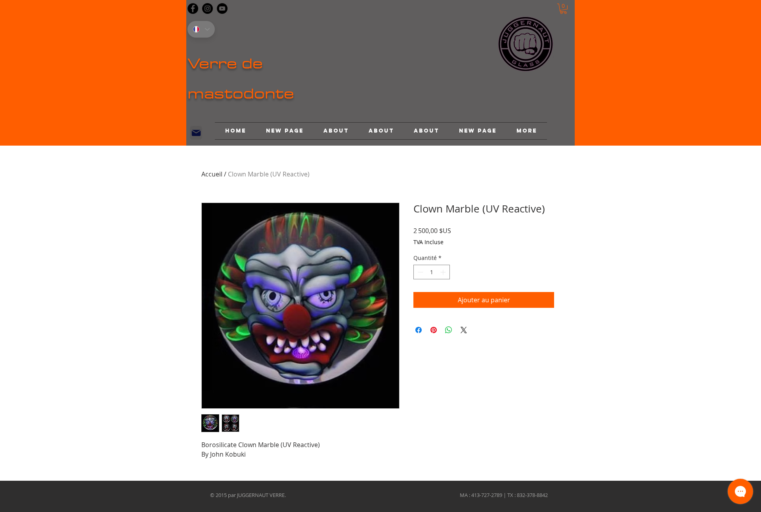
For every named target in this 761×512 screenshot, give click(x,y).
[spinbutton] (431, 272)
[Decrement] (419, 272)
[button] (563, 9)
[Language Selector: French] (201, 29)
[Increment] (444, 272)
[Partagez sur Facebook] (418, 330)
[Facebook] (192, 8)
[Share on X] (463, 330)
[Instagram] (207, 8)
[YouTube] (222, 8)
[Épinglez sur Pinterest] (433, 330)
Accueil (211, 174)
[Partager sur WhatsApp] (448, 330)
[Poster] (196, 133)
